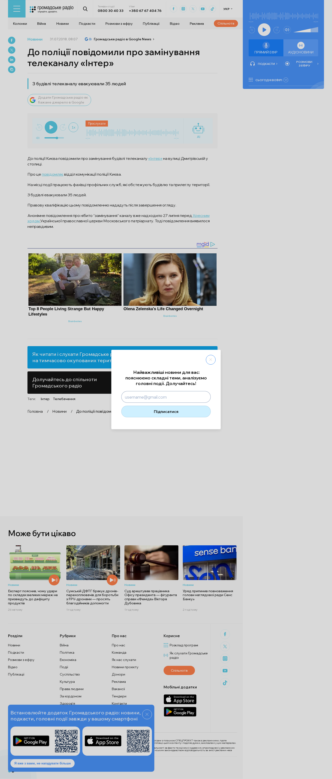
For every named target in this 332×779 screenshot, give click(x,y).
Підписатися (166, 411)
